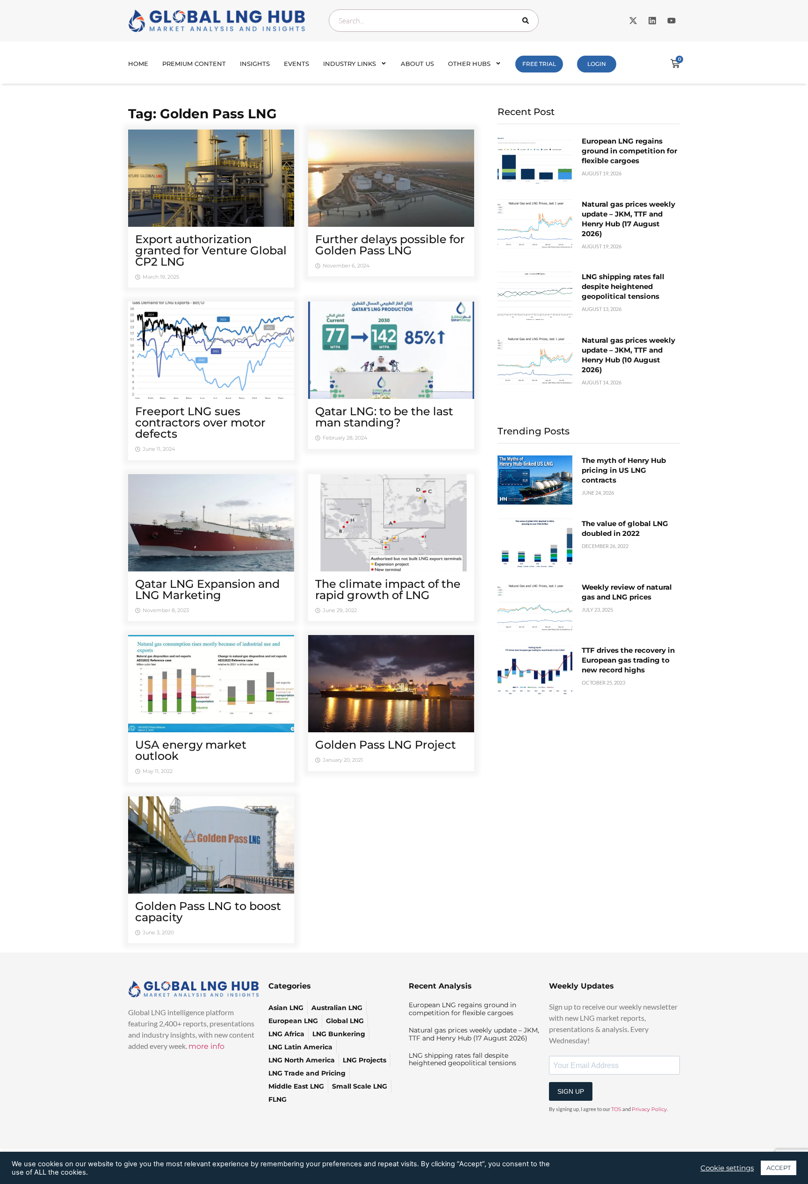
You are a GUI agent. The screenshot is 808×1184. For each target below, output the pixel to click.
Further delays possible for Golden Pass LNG (390, 244)
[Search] (527, 20)
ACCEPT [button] (778, 1167)
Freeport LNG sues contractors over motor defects (200, 422)
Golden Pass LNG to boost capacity (208, 911)
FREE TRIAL (539, 63)
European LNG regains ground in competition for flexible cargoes (629, 151)
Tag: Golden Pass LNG (202, 114)
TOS (616, 1109)
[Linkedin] (652, 20)
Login (596, 63)
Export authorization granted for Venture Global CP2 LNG (211, 250)
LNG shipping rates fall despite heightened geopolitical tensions (623, 286)
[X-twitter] (633, 20)
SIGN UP (570, 1091)
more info (206, 1046)
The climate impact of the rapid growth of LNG (388, 589)
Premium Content (194, 63)
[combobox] (434, 20)
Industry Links (349, 63)
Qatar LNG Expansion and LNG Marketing (207, 589)
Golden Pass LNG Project (385, 744)
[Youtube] (671, 20)
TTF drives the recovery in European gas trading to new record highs (628, 660)
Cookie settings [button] (727, 1168)
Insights (255, 63)
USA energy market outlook (190, 750)
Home (138, 63)
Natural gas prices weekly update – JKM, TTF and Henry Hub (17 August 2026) (474, 1034)
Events (296, 63)
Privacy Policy (649, 1109)
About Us (417, 63)
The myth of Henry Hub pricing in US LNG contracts (624, 470)
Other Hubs (469, 63)
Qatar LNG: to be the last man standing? (384, 416)
